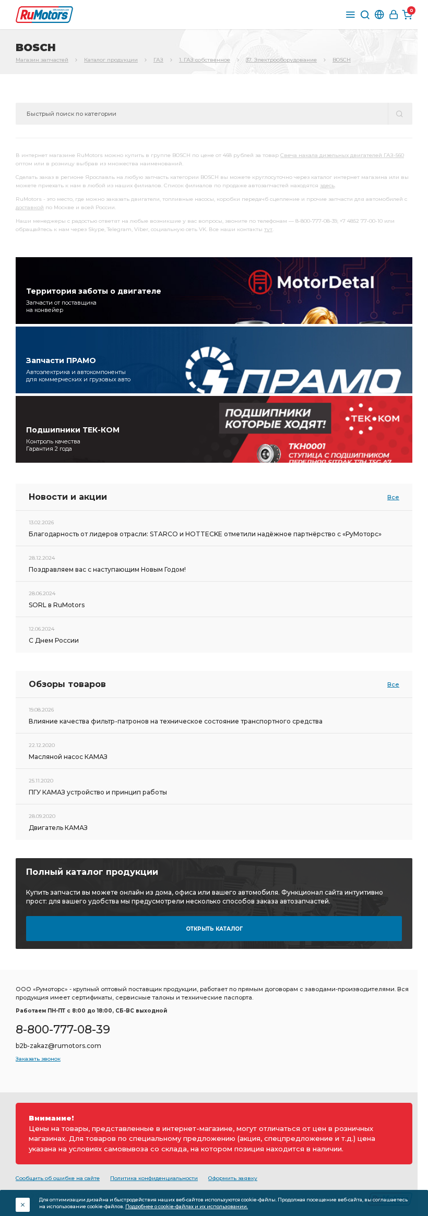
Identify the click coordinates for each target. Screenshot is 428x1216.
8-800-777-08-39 (63, 1029)
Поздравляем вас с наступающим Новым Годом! (107, 569)
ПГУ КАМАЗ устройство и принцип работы (98, 792)
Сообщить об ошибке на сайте (58, 1178)
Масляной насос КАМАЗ (68, 757)
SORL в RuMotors (57, 605)
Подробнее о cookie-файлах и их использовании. (186, 1206)
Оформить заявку (232, 1178)
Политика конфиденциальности (154, 1178)
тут (268, 229)
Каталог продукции (111, 59)
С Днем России (54, 640)
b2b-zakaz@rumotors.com (58, 1046)
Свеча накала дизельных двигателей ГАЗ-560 (342, 155)
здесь (327, 185)
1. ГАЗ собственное (204, 59)
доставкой (30, 207)
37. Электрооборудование (281, 59)
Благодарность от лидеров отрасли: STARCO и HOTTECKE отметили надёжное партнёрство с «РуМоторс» (205, 534)
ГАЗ (158, 59)
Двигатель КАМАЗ (58, 828)
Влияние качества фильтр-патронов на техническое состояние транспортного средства (176, 721)
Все (393, 497)
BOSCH (341, 59)
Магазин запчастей (42, 59)
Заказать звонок (38, 1058)
